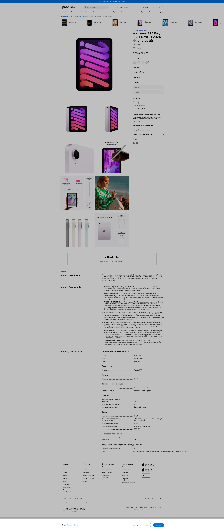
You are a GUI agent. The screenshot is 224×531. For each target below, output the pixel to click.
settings (135, 525)
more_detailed (73, 525)
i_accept (158, 525)
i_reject (147, 525)
